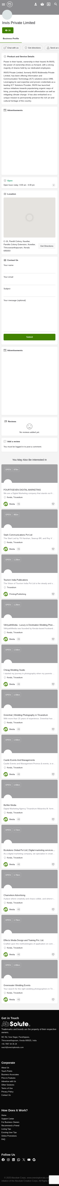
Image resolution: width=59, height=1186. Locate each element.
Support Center (7, 1119)
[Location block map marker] (29, 218)
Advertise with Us (8, 1081)
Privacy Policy (7, 1092)
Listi (3, 1129)
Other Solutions (7, 1085)
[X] (23, 1159)
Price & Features (8, 1078)
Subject (7, 288)
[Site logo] (10, 4)
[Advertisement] (29, 143)
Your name (8, 265)
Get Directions (46, 246)
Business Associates (10, 1074)
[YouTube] (29, 1159)
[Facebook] (3, 1159)
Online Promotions (9, 1136)
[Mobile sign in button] (36, 4)
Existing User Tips (9, 1132)
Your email (8, 277)
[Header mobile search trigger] (56, 4)
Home (3, 1115)
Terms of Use (7, 1088)
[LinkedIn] (13, 1159)
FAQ (3, 1139)
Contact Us (6, 1095)
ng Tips (8, 1129)
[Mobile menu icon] (3, 4)
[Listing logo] (7, 15)
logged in (19, 446)
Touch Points (6, 1071)
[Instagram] (8, 1159)
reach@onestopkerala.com (12, 1047)
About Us (5, 1068)
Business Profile (11, 38)
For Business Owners (10, 1122)
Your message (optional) (15, 300)
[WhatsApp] (18, 1159)
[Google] (34, 1159)
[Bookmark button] (53, 504)
